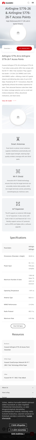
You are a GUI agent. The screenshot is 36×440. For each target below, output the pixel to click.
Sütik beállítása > (18, 434)
